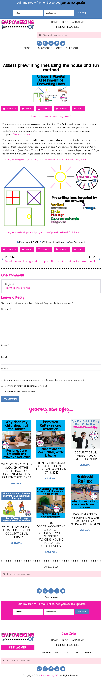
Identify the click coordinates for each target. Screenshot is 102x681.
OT (43, 242)
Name (5, 345)
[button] (17, 647)
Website (5, 368)
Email (4, 357)
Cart (59, 48)
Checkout (72, 48)
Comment (6, 309)
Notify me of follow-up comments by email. (25, 386)
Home (54, 22)
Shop (27, 48)
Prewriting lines (55, 242)
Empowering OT (49, 675)
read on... (16, 483)
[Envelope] (56, 43)
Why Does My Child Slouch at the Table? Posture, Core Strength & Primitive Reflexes (16, 471)
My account (44, 48)
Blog (65, 22)
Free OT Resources (67, 27)
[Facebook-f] (51, 43)
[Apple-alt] (62, 43)
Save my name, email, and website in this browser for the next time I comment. (43, 380)
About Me (78, 22)
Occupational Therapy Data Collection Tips (85, 456)
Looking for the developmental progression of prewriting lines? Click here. (40, 232)
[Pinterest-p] (45, 43)
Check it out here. (22, 134)
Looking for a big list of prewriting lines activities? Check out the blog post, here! (44, 160)
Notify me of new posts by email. (20, 392)
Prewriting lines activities (17, 288)
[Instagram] (39, 43)
